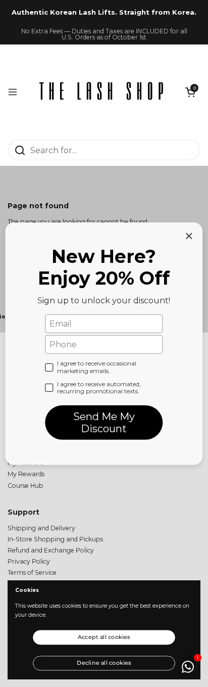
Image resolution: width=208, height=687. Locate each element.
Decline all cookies (104, 662)
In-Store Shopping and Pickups (55, 539)
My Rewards (26, 474)
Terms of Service (32, 572)
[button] (190, 92)
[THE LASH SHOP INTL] (101, 92)
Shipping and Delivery (41, 528)
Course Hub (25, 485)
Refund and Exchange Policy (51, 550)
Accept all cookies (104, 636)
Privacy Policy (29, 561)
